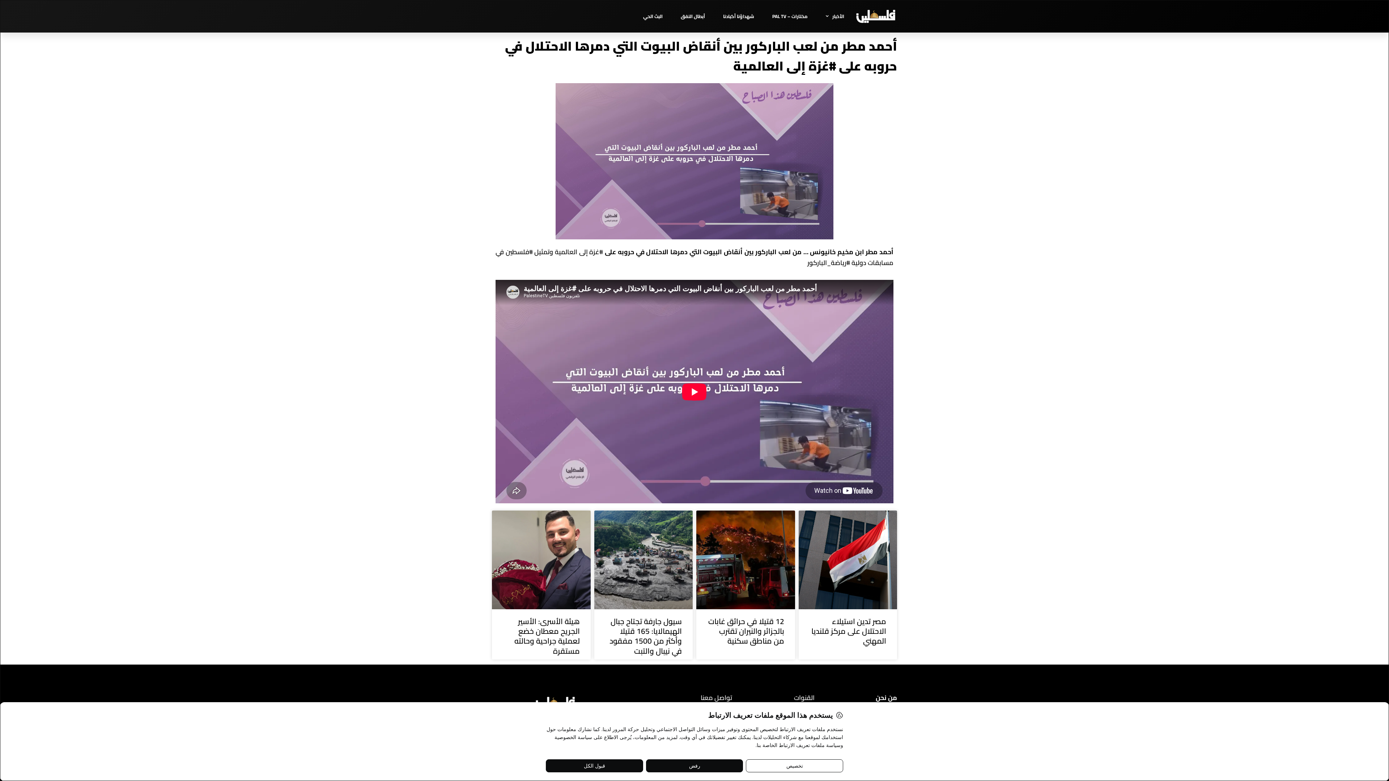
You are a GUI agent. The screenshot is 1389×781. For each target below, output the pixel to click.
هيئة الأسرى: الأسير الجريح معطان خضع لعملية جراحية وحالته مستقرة (547, 636)
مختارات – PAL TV (790, 16)
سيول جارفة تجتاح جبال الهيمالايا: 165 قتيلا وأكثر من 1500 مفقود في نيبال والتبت (645, 636)
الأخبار (838, 16)
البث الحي (653, 16)
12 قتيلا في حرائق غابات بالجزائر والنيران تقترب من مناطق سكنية (746, 631)
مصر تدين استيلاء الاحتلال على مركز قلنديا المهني (848, 631)
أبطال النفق (693, 16)
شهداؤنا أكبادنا (738, 16)
